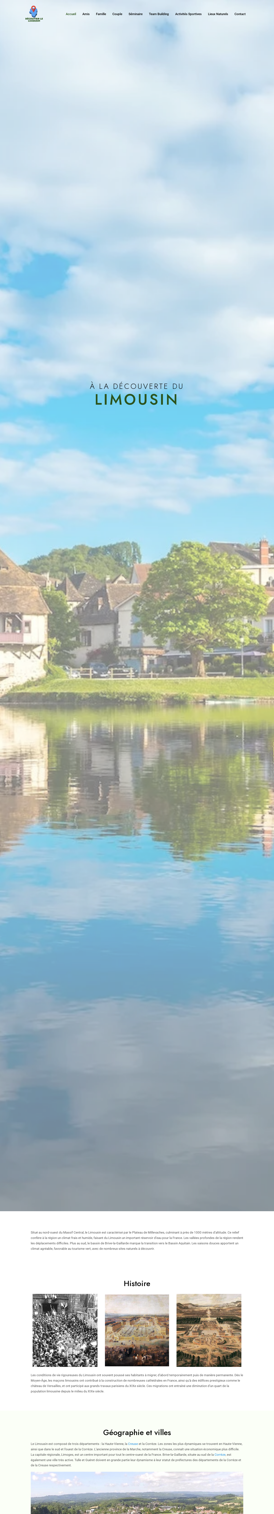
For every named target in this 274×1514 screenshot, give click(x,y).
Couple (117, 14)
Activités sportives (188, 14)
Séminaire (136, 14)
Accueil (71, 14)
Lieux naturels (218, 14)
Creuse (133, 1444)
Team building (159, 14)
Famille (101, 14)
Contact (240, 14)
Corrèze (220, 1454)
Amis (86, 14)
